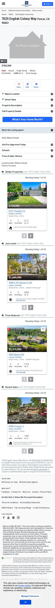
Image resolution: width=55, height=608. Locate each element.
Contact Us (16, 492)
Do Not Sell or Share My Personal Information (22, 497)
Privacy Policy (45, 492)
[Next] (30, 235)
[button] (47, 4)
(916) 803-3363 (20, 300)
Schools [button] (6, 150)
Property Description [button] (12, 105)
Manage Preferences (30, 596)
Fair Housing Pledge (23, 508)
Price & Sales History (12, 156)
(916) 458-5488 (20, 372)
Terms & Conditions (10, 502)
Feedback (6, 492)
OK (25, 602)
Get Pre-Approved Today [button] (14, 144)
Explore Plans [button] (47, 562)
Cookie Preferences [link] (41, 508)
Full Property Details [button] (11, 111)
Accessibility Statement (30, 502)
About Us (26, 492)
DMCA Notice (7, 508)
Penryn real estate (39, 469)
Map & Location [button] (12, 94)
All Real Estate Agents (28, 482)
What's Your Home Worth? (27, 119)
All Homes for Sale (10, 482)
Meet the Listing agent (12, 130)
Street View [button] (10, 99)
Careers (35, 492)
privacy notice (24, 585)
